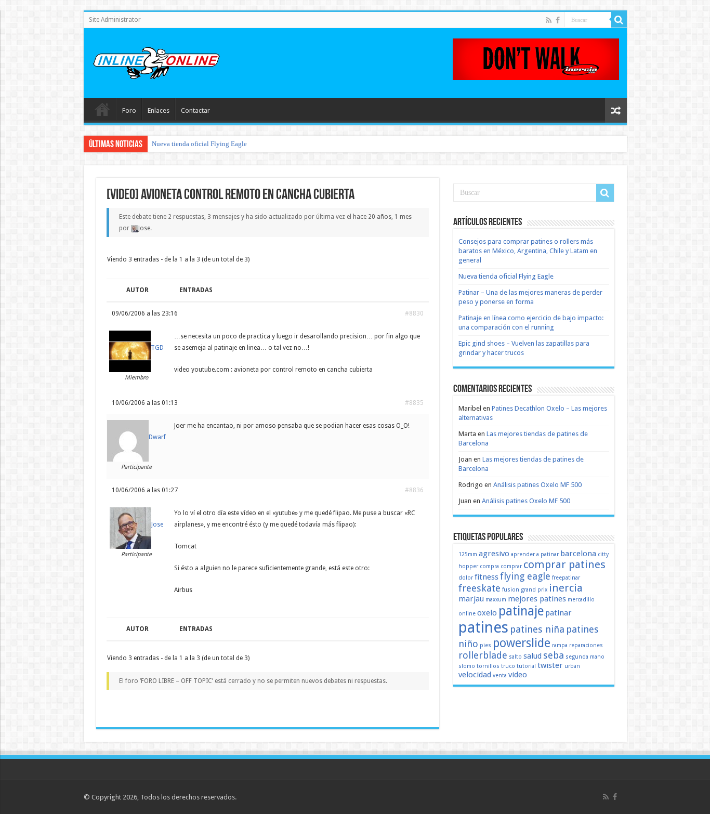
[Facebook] (558, 20)
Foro (129, 110)
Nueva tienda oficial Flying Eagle (199, 144)
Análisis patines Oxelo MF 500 (537, 485)
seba (553, 655)
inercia (566, 588)
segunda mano (585, 656)
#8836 (414, 490)
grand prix (534, 589)
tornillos (488, 666)
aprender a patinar (535, 554)
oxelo (487, 613)
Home (102, 109)
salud (532, 656)
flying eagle (525, 576)
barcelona (578, 553)
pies (485, 645)
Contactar (195, 110)
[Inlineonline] (156, 61)
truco (508, 666)
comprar (511, 566)
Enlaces (158, 110)
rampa (560, 645)
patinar (558, 613)
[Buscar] (619, 20)
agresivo (494, 553)
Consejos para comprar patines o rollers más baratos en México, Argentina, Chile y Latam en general (527, 251)
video (517, 674)
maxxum (495, 599)
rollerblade (482, 655)
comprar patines (564, 564)
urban (572, 666)
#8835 (414, 402)
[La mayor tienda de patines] (536, 58)
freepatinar (566, 577)
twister (550, 665)
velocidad (474, 674)
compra (489, 566)
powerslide (521, 643)
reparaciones (586, 645)
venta (500, 675)
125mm (467, 554)
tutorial (526, 666)
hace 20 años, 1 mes (382, 216)
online (467, 613)
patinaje (521, 611)
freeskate (479, 588)
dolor (465, 577)
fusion (510, 589)
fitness (486, 577)
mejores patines (537, 598)
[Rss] (549, 20)
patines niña (537, 629)
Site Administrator (115, 19)
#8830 (414, 313)
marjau (471, 598)
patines (483, 627)
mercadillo (581, 599)
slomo (466, 666)
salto (515, 656)
